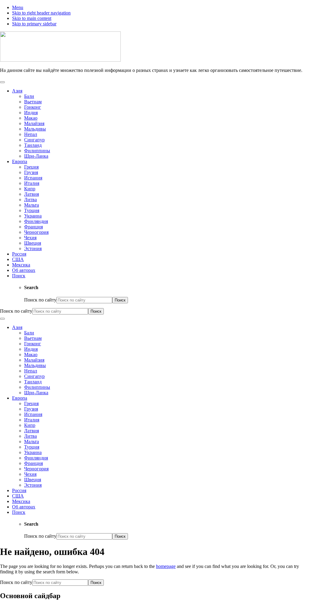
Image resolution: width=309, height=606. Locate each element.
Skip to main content (31, 18)
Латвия (31, 194)
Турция (31, 210)
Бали (29, 96)
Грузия (31, 172)
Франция (33, 226)
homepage (166, 566)
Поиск (18, 275)
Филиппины (37, 150)
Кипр (29, 188)
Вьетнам (33, 101)
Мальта (31, 205)
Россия (19, 253)
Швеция (32, 243)
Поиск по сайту (40, 299)
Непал (30, 134)
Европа (19, 161)
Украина (33, 215)
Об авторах (23, 270)
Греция (31, 166)
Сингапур (34, 139)
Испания (33, 177)
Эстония (33, 248)
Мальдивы (35, 128)
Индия (31, 112)
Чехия (30, 237)
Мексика (21, 264)
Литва (30, 199)
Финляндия (36, 221)
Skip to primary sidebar (34, 23)
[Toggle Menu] (2, 82)
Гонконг (32, 107)
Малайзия (34, 123)
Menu (17, 7)
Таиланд (33, 145)
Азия (17, 90)
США (18, 259)
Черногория (36, 232)
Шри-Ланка (36, 156)
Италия (31, 183)
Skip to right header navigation (41, 12)
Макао (30, 118)
